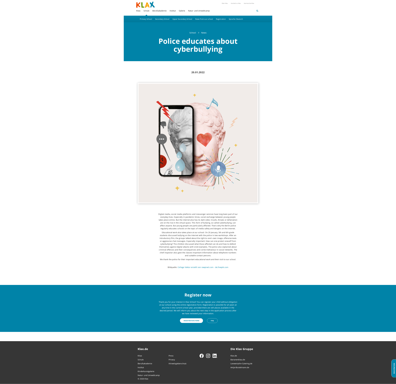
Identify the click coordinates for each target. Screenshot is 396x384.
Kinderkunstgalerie (146, 371)
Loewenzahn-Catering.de (241, 363)
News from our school (204, 19)
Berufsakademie (159, 10)
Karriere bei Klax (249, 3)
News (204, 32)
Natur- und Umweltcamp (199, 10)
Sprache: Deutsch (236, 19)
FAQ (212, 321)
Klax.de (233, 355)
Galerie (182, 10)
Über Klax (225, 3)
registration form (191, 321)
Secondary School (162, 19)
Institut (173, 10)
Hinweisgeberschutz (177, 363)
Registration (221, 19)
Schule (146, 10)
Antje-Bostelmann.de (239, 367)
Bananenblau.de (237, 359)
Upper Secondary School (182, 19)
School (192, 32)
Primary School (146, 19)
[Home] (145, 4)
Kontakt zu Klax (236, 3)
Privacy (172, 359)
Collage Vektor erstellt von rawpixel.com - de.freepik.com (203, 267)
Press (171, 355)
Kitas (138, 10)
